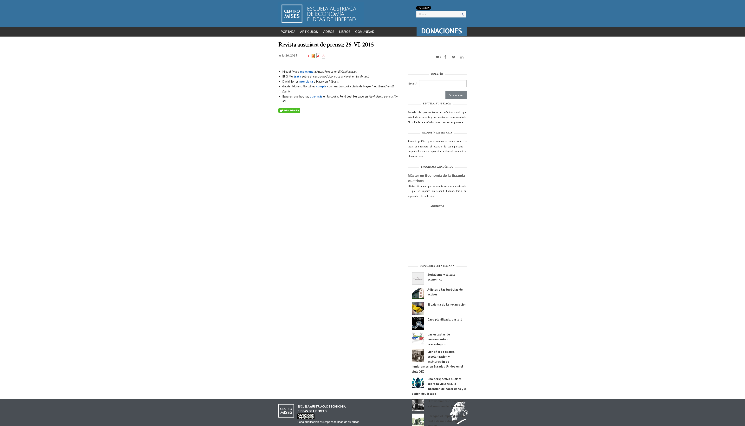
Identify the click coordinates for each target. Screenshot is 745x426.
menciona (307, 71)
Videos (328, 31)
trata (298, 76)
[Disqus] (340, 161)
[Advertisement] (437, 237)
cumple (321, 86)
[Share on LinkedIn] (462, 57)
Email (412, 83)
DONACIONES (441, 30)
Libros (345, 31)
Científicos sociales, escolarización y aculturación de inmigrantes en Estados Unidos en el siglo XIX (437, 361)
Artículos (309, 31)
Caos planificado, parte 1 (444, 319)
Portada (288, 31)
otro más (316, 96)
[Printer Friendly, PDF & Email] (289, 110)
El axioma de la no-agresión (446, 304)
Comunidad (364, 31)
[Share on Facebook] (446, 57)
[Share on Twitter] (454, 57)
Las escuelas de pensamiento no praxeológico (438, 339)
